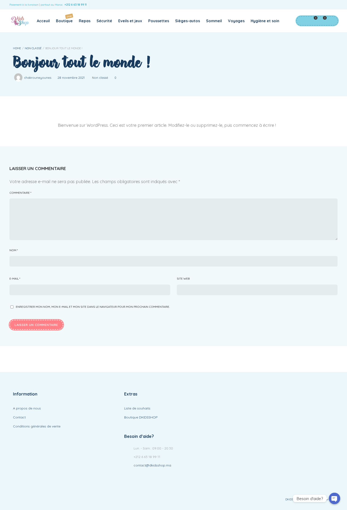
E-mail (14, 278)
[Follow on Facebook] (323, 5)
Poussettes (158, 20)
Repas (84, 20)
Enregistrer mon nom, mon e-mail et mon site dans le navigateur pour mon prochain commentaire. (93, 306)
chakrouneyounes (37, 77)
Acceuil (43, 20)
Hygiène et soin (265, 20)
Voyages (236, 20)
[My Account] (302, 21)
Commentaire (20, 192)
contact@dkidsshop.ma (152, 465)
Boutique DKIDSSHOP (141, 417)
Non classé (33, 48)
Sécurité (104, 20)
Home (17, 48)
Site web (183, 278)
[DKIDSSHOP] (19, 21)
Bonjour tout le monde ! (81, 62)
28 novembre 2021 (71, 77)
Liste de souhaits (137, 408)
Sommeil (214, 20)
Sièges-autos (187, 20)
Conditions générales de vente (36, 426)
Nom (13, 250)
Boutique (64, 18)
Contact (19, 417)
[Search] (331, 21)
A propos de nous (27, 408)
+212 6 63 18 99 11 (75, 4)
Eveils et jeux (130, 20)
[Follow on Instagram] (333, 5)
